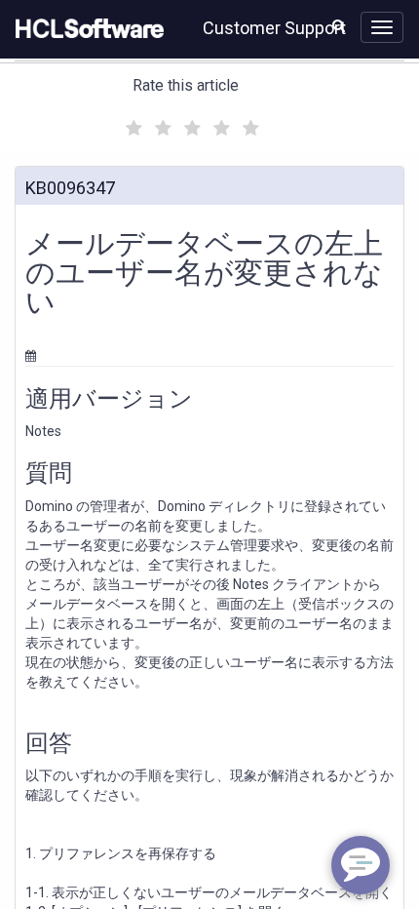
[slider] (190, 125)
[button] (338, 25)
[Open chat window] (360, 865)
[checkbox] (131, 123)
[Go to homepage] (85, 29)
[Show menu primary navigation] (382, 27)
